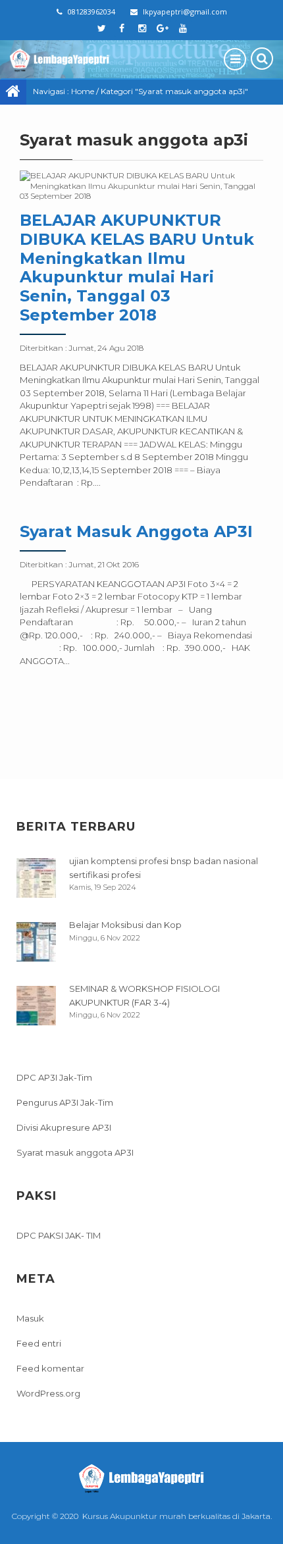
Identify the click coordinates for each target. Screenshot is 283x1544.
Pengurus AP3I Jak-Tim (64, 1102)
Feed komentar (50, 1368)
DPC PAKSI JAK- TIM (58, 1235)
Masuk (30, 1318)
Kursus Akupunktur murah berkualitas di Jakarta (176, 1516)
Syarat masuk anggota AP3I (75, 1152)
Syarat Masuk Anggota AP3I (136, 531)
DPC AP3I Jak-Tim (54, 1077)
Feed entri (38, 1343)
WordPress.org (48, 1393)
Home (82, 91)
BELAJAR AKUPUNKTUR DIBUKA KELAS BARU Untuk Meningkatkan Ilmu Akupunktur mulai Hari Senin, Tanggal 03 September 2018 (137, 267)
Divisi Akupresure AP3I (63, 1127)
